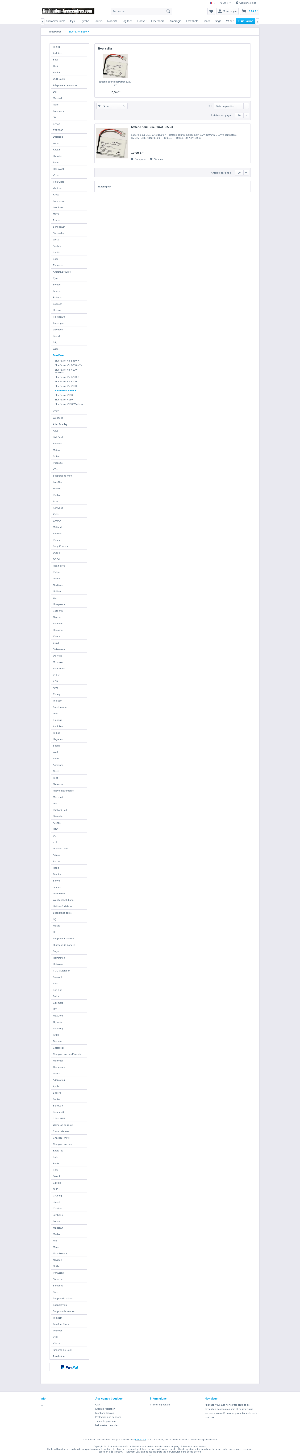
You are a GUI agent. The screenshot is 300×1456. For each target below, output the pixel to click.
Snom (56, 758)
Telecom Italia (60, 848)
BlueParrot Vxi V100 (66, 381)
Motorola (58, 662)
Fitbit (55, 1169)
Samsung (58, 1285)
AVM (55, 687)
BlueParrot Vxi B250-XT (68, 377)
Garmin (57, 1176)
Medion (57, 1234)
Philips (56, 572)
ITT (55, 1009)
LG (54, 835)
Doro (55, 713)
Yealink (57, 246)
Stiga (56, 342)
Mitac (56, 1247)
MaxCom (58, 1015)
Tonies (56, 46)
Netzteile (57, 816)
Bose (56, 258)
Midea (56, 450)
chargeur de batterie (64, 945)
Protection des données (108, 1417)
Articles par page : (221, 115)
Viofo (56, 175)
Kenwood (58, 507)
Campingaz (59, 1067)
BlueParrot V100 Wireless (69, 404)
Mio (55, 1240)
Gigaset (57, 617)
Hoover (57, 310)
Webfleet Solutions (63, 900)
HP (54, 932)
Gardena (58, 610)
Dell (55, 803)
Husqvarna (59, 604)
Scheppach (59, 226)
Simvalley (58, 1028)
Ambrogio (58, 323)
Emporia (57, 720)
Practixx (57, 220)
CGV (98, 1404)
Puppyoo (58, 462)
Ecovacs (57, 443)
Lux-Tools (58, 207)
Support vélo (60, 1304)
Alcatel (56, 855)
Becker (57, 1099)
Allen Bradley (60, 424)
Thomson (58, 265)
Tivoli (56, 771)
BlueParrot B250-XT (66, 390)
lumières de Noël (62, 1349)
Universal (58, 964)
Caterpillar (58, 1047)
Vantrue (57, 188)
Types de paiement (105, 1421)
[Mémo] (211, 11)
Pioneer (57, 540)
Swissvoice (59, 649)
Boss (55, 59)
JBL (55, 117)
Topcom (57, 1041)
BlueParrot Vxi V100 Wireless (66, 371)
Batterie (57, 1092)
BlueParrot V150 (64, 399)
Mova (56, 213)
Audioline (58, 726)
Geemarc (58, 1002)
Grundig (57, 1195)
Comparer (140, 159)
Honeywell (58, 168)
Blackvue (58, 1105)
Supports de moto (63, 475)
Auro (55, 983)
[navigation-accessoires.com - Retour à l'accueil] (68, 12)
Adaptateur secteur (63, 938)
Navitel (56, 578)
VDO (55, 1337)
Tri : (209, 105)
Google (57, 1182)
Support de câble (62, 912)
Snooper (57, 533)
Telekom (57, 700)
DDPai (56, 559)
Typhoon (57, 1330)
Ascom (56, 861)
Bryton (56, 123)
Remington (59, 957)
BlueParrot (59, 355)
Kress (56, 194)
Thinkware (58, 181)
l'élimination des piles (107, 1425)
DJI (55, 91)
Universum (59, 893)
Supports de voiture (63, 1311)
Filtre (105, 106)
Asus (55, 430)
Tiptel (56, 1034)
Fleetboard (59, 316)
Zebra (56, 162)
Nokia (56, 1266)
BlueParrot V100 (64, 395)
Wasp (56, 143)
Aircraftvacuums (62, 271)
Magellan (58, 1227)
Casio (56, 66)
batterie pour (104, 187)
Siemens (57, 623)
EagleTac (58, 1150)
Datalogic (58, 136)
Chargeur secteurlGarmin (67, 1054)
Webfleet (58, 417)
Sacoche (57, 1279)
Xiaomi (56, 636)
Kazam (57, 149)
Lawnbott (58, 329)
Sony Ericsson (61, 546)
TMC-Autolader (61, 970)
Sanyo (56, 880)
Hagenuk (58, 739)
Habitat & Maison (62, 906)
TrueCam (58, 482)
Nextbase (58, 585)
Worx (56, 239)
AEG (55, 681)
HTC (55, 829)
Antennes (58, 765)
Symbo (57, 284)
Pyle (55, 278)
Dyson (56, 552)
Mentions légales (104, 1413)
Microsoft (58, 797)
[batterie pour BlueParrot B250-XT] (115, 66)
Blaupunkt (58, 1112)
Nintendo (58, 784)
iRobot (56, 1202)
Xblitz (56, 514)
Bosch (56, 745)
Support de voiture (63, 1298)
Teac (55, 777)
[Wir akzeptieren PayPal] (69, 1367)
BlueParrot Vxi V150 (66, 386)
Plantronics (59, 668)
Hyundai (57, 156)
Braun (56, 642)
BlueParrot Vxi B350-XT (68, 360)
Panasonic (58, 1272)
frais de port (140, 1439)
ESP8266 (58, 130)
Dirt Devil (58, 437)
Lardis (56, 252)
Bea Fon (57, 990)
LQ (54, 919)
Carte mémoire (61, 1131)
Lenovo (57, 1221)
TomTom (57, 1317)
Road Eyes (59, 565)
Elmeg (56, 694)
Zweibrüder (59, 1356)
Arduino (57, 53)
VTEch (56, 675)
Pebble (57, 495)
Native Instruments (63, 790)
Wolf (55, 752)
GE (54, 597)
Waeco (56, 1073)
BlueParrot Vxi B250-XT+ (68, 365)
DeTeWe (57, 655)
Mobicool (58, 1060)
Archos (57, 822)
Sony (56, 1292)
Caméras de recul (63, 1124)
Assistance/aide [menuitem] (247, 2)
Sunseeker (59, 233)
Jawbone (58, 1214)
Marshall (57, 98)
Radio (56, 867)
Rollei (56, 104)
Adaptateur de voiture (65, 85)
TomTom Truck (61, 1324)
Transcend (59, 111)
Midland (57, 527)
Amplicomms (60, 707)
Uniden (57, 591)
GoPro (56, 1189)
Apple (56, 1086)
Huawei (57, 488)
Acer (55, 501)
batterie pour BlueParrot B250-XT (115, 83)
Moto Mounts (60, 1253)
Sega (56, 951)
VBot (55, 469)
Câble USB (59, 1118)
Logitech (57, 303)
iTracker (57, 1208)
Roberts (57, 297)
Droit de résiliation (105, 1408)
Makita (56, 925)
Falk (55, 1157)
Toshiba (57, 874)
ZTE (55, 842)
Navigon (57, 1259)
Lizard (56, 336)
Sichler (56, 456)
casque (57, 887)
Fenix (56, 1163)
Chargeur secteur (62, 1144)
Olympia (57, 1022)
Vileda (56, 1343)
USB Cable (59, 78)
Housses (57, 630)
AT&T (56, 411)
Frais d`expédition (160, 1404)
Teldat (56, 732)
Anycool (57, 977)
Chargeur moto (61, 1137)
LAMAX (57, 520)
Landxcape (59, 201)
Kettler (56, 72)
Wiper (56, 348)
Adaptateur (59, 1079)
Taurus (56, 291)
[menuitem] (141, 11)
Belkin (56, 996)
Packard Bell (60, 810)
